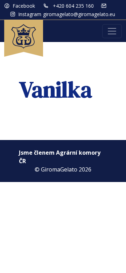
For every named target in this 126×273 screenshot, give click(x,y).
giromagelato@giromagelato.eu (79, 14)
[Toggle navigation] (112, 31)
